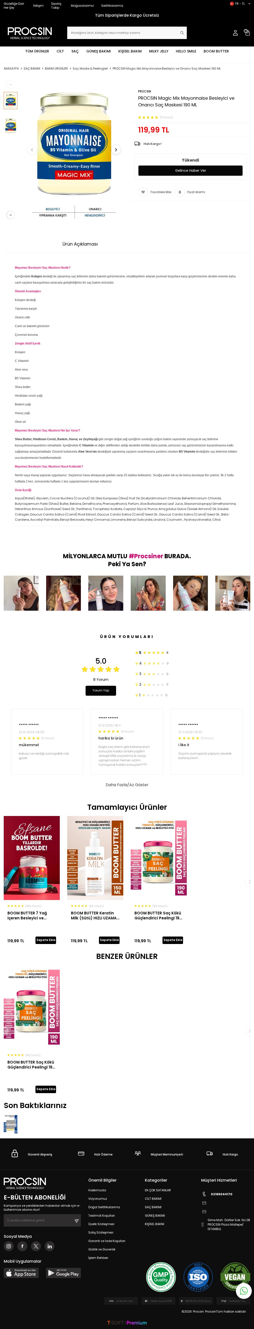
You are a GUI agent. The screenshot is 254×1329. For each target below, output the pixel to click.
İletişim (38, 5)
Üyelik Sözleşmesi (101, 1224)
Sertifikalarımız (112, 5)
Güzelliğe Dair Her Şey (14, 5)
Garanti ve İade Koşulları (106, 1241)
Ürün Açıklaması (80, 244)
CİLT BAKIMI (153, 1199)
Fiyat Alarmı (196, 192)
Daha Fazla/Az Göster (127, 784)
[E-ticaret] (127, 1323)
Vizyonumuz (97, 1199)
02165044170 (221, 1194)
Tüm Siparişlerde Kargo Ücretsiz (127, 15)
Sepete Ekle (45, 940)
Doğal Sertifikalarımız (104, 1207)
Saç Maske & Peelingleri (90, 69)
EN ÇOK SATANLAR (158, 1190)
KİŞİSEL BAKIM (130, 51)
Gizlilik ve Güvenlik (101, 1249)
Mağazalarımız (82, 5)
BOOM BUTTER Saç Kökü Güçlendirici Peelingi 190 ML (158, 915)
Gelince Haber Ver (190, 170)
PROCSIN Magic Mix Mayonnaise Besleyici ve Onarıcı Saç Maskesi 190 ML (167, 69)
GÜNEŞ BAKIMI (98, 51)
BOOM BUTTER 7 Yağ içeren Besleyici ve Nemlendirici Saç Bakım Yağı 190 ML (30, 915)
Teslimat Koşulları (101, 1215)
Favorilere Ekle (161, 192)
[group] (74, 150)
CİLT (60, 51)
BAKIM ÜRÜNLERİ (56, 69)
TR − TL (240, 3)
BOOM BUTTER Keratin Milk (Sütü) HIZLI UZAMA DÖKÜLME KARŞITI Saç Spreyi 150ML (94, 915)
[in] (50, 1246)
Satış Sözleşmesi (100, 1232)
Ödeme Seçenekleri (130, 244)
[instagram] (9, 1246)
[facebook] (22, 1246)
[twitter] (36, 1246)
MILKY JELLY (158, 51)
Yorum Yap (101, 690)
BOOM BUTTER (216, 51)
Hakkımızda (97, 1190)
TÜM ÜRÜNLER (37, 51)
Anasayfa (11, 69)
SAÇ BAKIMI (32, 69)
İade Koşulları (177, 244)
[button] (32, 149)
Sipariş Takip (56, 5)
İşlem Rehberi (98, 1258)
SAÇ (75, 51)
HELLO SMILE (186, 51)
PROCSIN (144, 91)
